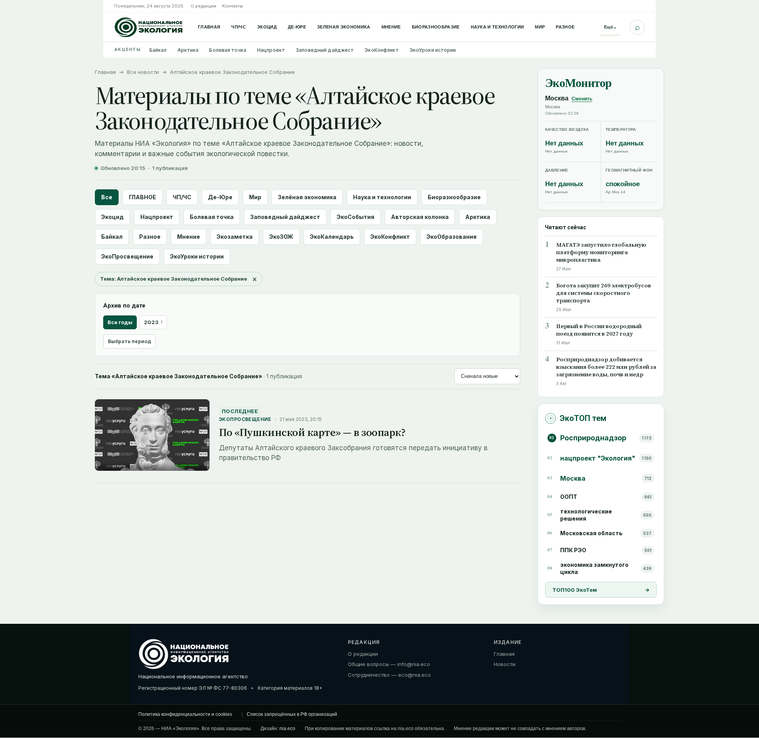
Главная (209, 27)
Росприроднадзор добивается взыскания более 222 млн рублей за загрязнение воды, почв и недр (606, 367)
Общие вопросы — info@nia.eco (389, 664)
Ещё (610, 27)
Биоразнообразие (436, 27)
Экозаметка (235, 236)
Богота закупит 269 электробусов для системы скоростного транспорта (603, 293)
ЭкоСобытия (355, 216)
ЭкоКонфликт (381, 50)
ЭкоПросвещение (127, 256)
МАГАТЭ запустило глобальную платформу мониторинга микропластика (601, 252)
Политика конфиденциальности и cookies (185, 714)
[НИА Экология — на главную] (148, 27)
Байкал (158, 50)
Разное (565, 27)
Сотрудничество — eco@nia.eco (389, 675)
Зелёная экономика (307, 197)
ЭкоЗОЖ (281, 236)
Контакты (232, 6)
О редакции (203, 6)
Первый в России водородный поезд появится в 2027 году (599, 330)
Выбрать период (129, 341)
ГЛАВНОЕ (142, 197)
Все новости (143, 72)
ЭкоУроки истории (433, 50)
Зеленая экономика (343, 27)
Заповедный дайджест (325, 50)
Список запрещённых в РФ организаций (292, 714)
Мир (540, 27)
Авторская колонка (420, 216)
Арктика (188, 50)
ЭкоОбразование (452, 236)
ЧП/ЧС (238, 27)
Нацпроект (271, 50)
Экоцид (267, 27)
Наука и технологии (497, 27)
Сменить (582, 99)
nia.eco (287, 728)
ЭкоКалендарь (332, 236)
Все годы (120, 322)
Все (106, 197)
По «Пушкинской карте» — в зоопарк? (312, 432)
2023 (153, 322)
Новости (504, 664)
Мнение (391, 27)
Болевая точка (227, 50)
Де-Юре (297, 27)
